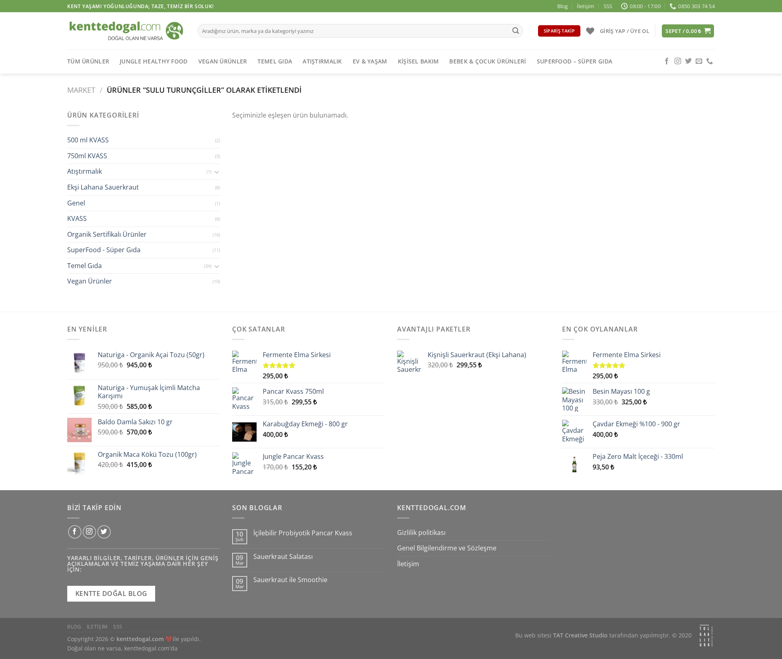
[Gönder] (516, 31)
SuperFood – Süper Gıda (574, 61)
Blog (562, 6)
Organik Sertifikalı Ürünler (107, 234)
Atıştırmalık (322, 61)
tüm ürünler (88, 61)
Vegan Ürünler (222, 61)
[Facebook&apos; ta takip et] (666, 61)
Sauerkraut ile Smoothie (290, 580)
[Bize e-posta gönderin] (699, 61)
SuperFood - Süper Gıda (104, 250)
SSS (608, 6)
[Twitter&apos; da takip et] (688, 61)
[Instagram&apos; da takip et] (677, 61)
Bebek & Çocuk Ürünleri (487, 61)
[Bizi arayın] (709, 61)
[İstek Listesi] (590, 31)
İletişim (585, 6)
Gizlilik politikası (421, 532)
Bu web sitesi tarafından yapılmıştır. (592, 635)
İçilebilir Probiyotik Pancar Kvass (302, 533)
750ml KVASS (87, 155)
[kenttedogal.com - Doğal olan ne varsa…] (126, 30)
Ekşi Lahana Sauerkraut (103, 187)
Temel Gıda (274, 61)
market (81, 90)
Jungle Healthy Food (153, 61)
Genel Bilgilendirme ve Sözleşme (446, 547)
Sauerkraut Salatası (283, 557)
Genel (76, 203)
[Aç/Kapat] (216, 172)
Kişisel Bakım (418, 61)
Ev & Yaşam (370, 61)
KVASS (77, 218)
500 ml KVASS (88, 140)
